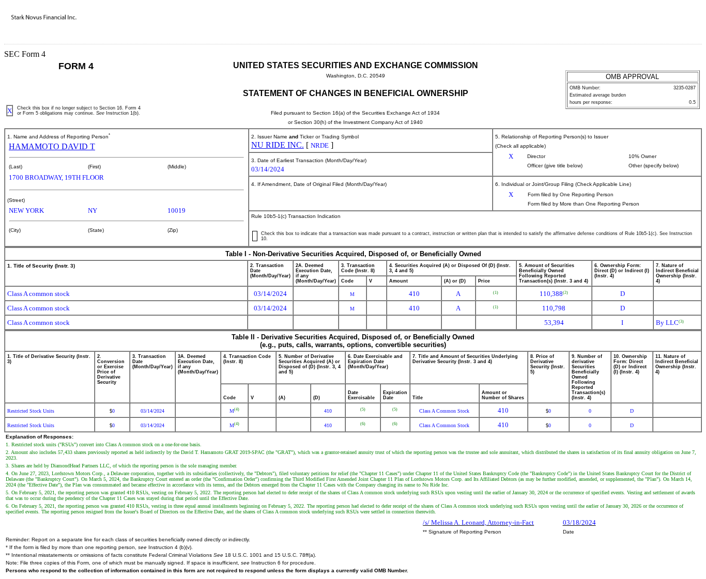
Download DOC (657, 25)
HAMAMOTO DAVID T (52, 146)
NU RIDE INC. (277, 144)
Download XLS (683, 25)
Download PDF (670, 25)
